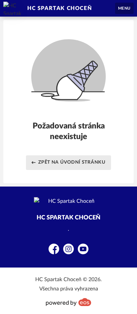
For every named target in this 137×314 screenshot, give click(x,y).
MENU (124, 8)
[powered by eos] (68, 302)
